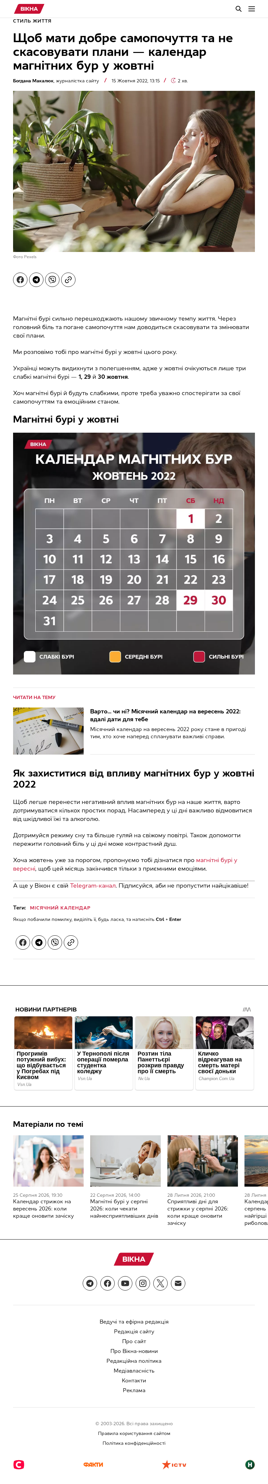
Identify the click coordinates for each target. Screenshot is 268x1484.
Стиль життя (32, 21)
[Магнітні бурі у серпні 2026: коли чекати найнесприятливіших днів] (125, 1161)
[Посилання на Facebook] (107, 1283)
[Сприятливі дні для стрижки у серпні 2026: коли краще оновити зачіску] (202, 1161)
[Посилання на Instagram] (143, 1283)
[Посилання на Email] (178, 1283)
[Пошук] (238, 9)
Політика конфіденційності (134, 1443)
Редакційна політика (134, 1361)
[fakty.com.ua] (93, 1465)
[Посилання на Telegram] (90, 1283)
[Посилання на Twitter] (160, 1283)
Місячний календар (60, 908)
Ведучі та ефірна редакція (134, 1322)
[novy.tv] (250, 1465)
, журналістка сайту (56, 81)
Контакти (134, 1380)
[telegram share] (36, 280)
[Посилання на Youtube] (125, 1283)
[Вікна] (29, 9)
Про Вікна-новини (134, 1351)
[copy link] (68, 280)
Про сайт (134, 1341)
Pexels (30, 257)
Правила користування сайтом (134, 1433)
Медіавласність (134, 1371)
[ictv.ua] (174, 1465)
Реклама (134, 1390)
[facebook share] (20, 280)
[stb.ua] (19, 1465)
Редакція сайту (134, 1331)
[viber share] (52, 280)
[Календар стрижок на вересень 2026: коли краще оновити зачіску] (48, 1161)
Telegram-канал (93, 885)
